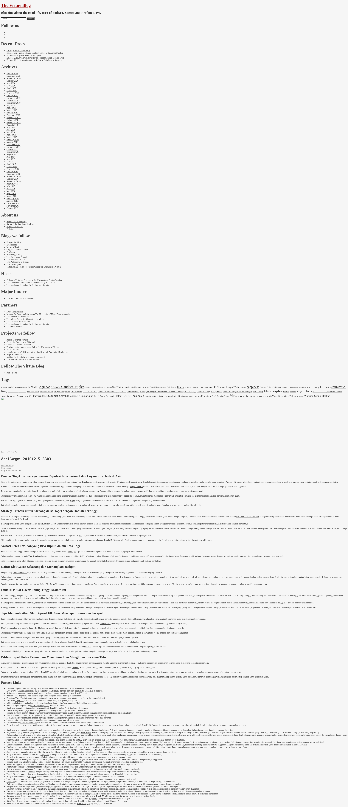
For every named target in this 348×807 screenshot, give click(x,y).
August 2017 (12, 154)
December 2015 (13, 203)
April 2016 (11, 193)
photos (286, 391)
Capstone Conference (91, 387)
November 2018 (14, 117)
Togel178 (81, 677)
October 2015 (12, 208)
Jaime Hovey (312, 387)
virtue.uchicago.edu (265, 396)
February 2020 (13, 93)
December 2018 (13, 115)
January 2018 (12, 142)
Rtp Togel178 (87, 691)
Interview (302, 387)
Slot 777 (234, 607)
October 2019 (12, 100)
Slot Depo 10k (69, 619)
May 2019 (11, 105)
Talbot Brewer (123, 395)
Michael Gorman (167, 391)
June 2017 (11, 159)
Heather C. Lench (267, 387)
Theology (136, 395)
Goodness (243, 387)
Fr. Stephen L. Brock (206, 387)
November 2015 (14, 206)
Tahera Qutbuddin (107, 396)
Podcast (293, 391)
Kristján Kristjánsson (62, 392)
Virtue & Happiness (249, 396)
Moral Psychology (190, 392)
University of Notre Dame (192, 396)
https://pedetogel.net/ (40, 705)
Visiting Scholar (299, 396)
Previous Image (7, 465)
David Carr (145, 387)
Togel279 (11, 774)
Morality (179, 391)
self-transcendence (38, 395)
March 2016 (12, 196)
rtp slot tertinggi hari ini (38, 598)
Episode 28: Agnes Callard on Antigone (24, 55)
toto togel (72, 551)
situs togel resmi (119, 735)
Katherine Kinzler (46, 392)
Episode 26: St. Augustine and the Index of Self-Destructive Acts (34, 60)
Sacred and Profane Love (17, 396)
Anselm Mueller (31, 387)
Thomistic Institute (151, 396)
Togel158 (23, 696)
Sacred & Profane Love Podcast (20, 224)
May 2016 (11, 191)
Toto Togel (82, 482)
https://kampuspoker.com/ (27, 718)
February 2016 (13, 198)
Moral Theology (203, 392)
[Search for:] (13, 18)
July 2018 (11, 127)
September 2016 (14, 181)
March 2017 (12, 166)
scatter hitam (304, 577)
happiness (253, 387)
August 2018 (12, 125)
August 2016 (12, 184)
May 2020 (11, 86)
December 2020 (13, 76)
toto (121, 505)
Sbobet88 (143, 789)
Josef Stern (22, 392)
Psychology (304, 391)
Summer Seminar (58, 395)
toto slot (61, 637)
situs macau (86, 732)
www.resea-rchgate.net (64, 688)
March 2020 (12, 90)
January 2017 (12, 171)
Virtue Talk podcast (15, 226)
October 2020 (12, 81)
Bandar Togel (82, 803)
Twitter (161, 396)
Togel (72, 500)
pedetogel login (130, 496)
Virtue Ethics (277, 396)
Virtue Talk (288, 396)
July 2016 (11, 186)
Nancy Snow (216, 391)
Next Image (6, 468)
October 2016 (12, 179)
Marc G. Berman (105, 392)
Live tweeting (76, 392)
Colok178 (146, 725)
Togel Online (73, 642)
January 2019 (12, 113)
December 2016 (13, 174)
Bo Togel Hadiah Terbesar (247, 516)
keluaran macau (50, 561)
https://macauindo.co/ (67, 703)
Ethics (180, 386)
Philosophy (273, 391)
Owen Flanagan (245, 392)
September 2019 (14, 103)
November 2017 (14, 147)
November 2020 (14, 78)
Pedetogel (37, 710)
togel (87, 633)
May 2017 (11, 162)
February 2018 (13, 139)
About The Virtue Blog (17, 221)
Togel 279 (79, 693)
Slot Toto (79, 603)
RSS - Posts (12, 373)
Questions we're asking (320, 392)
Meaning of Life (153, 392)
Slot (57, 720)
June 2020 (11, 83)
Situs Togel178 (42, 672)
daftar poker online (28, 722)
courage (109, 387)
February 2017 (13, 169)
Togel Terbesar (136, 486)
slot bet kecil (105, 623)
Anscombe (19, 387)
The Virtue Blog (16, 5)
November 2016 (14, 176)
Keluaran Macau (49, 524)
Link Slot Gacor (20, 572)
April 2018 (11, 135)
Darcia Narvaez (134, 387)
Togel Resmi (83, 801)
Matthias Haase (133, 392)
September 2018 (14, 122)
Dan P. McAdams (120, 387)
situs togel (33, 715)
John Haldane (13, 392)
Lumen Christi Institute (90, 392)
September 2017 (14, 152)
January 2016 (12, 201)
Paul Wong (258, 391)
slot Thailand (40, 628)
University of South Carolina (212, 396)
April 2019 (11, 108)
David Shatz (155, 387)
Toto (137, 663)
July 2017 (11, 157)
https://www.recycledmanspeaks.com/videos (48, 713)
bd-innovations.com (90, 491)
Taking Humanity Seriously (18, 50)
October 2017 (12, 149)
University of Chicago (174, 396)
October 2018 (12, 120)
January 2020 (12, 95)
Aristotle (56, 387)
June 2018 (11, 130)
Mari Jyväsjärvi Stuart (119, 392)
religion (3, 396)
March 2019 (12, 110)
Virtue (234, 395)
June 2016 (11, 188)
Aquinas (44, 387)
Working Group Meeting (317, 395)
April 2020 (11, 88)
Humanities (294, 387)
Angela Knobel (7, 387)
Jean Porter (325, 387)
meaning (143, 392)
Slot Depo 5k (52, 584)
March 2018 (12, 137)
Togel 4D (108, 540)
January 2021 (12, 73)
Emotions (163, 387)
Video (226, 396)
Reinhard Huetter (334, 391)
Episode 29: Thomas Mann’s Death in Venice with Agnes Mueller (35, 53)
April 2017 (11, 164)
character (102, 387)
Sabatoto (115, 745)
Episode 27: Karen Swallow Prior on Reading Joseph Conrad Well (35, 58)
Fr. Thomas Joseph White (226, 387)
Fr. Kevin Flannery (191, 387)
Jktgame (137, 791)
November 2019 (14, 98)
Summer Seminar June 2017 (84, 395)
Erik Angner (171, 387)
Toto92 (79, 740)
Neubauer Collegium (231, 392)
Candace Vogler (72, 387)
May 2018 (11, 132)
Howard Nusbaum (282, 387)
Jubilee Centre (33, 391)
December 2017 (13, 144)
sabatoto (75, 667)
